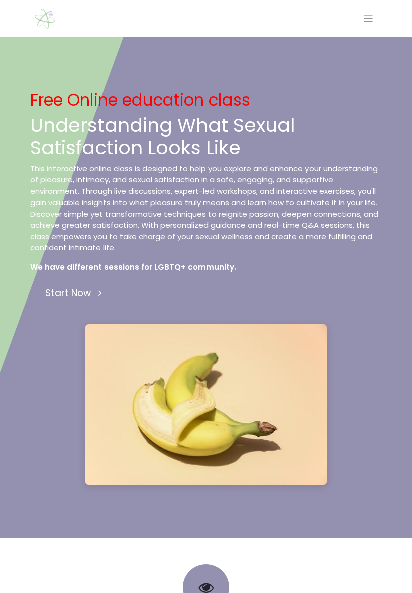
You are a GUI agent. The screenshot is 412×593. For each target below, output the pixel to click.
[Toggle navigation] (368, 18)
